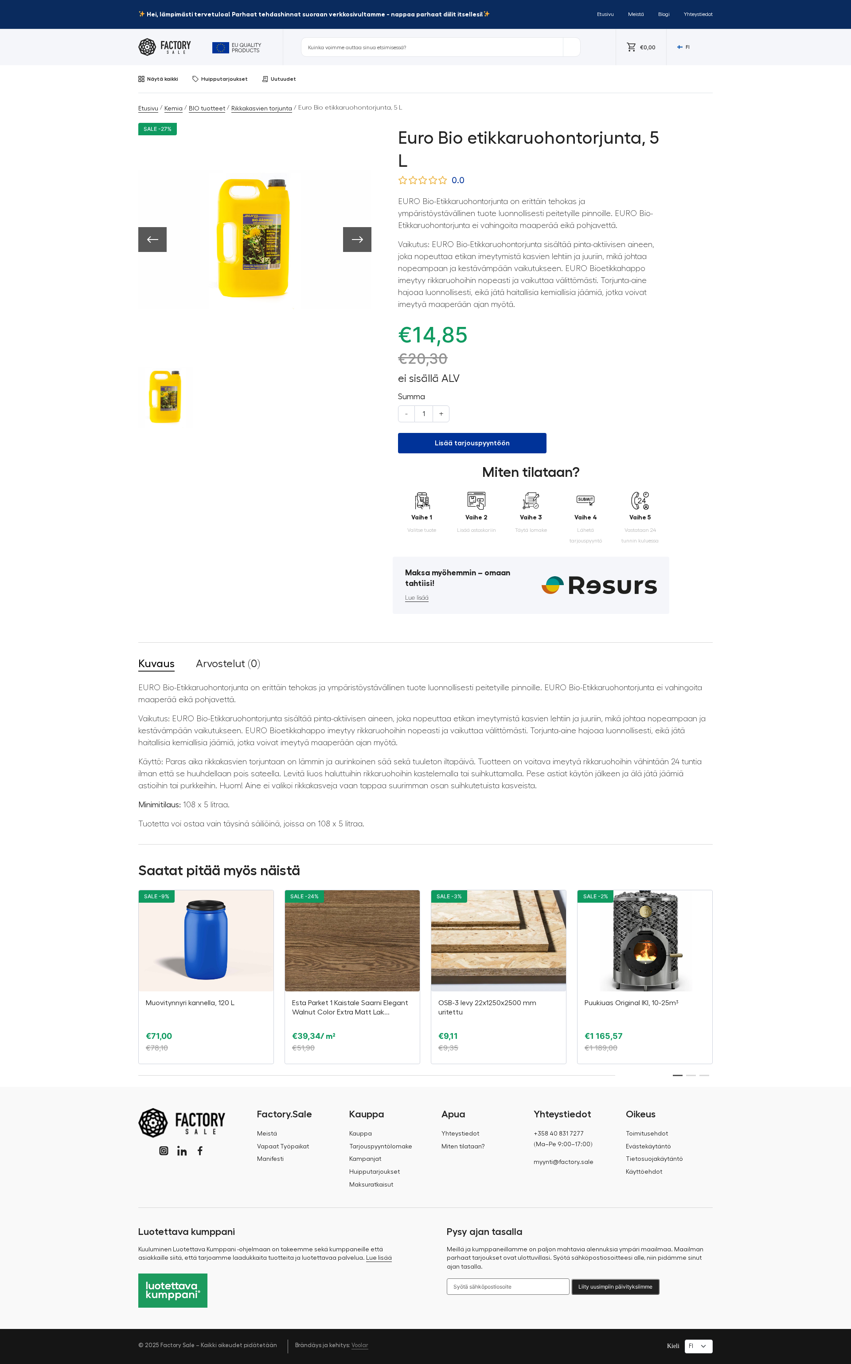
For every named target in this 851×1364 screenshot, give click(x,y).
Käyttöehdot (644, 1172)
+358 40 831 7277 (559, 1134)
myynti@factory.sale (563, 1162)
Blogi (664, 14)
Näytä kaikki (162, 79)
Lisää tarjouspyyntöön (472, 443)
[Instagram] (163, 1150)
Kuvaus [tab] (156, 663)
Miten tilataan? (463, 1147)
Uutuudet (283, 79)
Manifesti (270, 1159)
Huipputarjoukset (224, 79)
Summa (411, 397)
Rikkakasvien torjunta (261, 109)
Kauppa (360, 1134)
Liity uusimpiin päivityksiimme (615, 1286)
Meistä (636, 14)
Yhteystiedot (698, 14)
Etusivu (605, 14)
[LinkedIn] (181, 1150)
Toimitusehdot (647, 1134)
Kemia (173, 109)
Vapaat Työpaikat (283, 1147)
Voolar (359, 1345)
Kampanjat (365, 1159)
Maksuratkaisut (371, 1185)
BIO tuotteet (207, 109)
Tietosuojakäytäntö (654, 1159)
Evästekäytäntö (648, 1147)
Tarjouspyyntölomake (380, 1147)
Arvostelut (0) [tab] (228, 663)
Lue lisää (417, 598)
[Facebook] (200, 1150)
